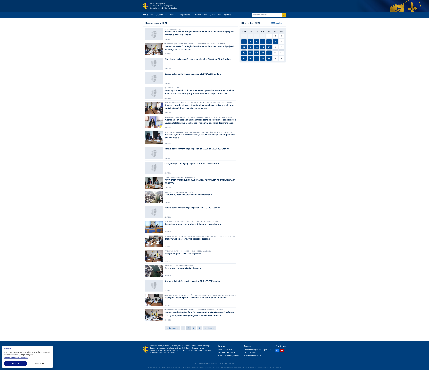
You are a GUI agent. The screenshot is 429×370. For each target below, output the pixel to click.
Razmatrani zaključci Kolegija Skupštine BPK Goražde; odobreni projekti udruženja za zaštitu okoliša (199, 33)
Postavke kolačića (227, 363)
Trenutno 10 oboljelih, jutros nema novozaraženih (188, 194)
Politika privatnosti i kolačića (206, 363)
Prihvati (15, 364)
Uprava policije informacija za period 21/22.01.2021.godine (192, 207)
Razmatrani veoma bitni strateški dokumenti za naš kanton (192, 224)
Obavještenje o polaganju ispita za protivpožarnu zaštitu (191, 163)
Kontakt (227, 15)
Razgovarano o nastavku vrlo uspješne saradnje (187, 239)
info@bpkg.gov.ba (231, 355)
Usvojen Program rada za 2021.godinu (182, 253)
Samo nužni (39, 364)
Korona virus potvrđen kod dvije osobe (182, 268)
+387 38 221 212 (228, 349)
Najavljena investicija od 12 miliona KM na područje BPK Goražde (195, 297)
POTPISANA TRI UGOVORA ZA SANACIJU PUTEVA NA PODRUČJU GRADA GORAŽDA (199, 181)
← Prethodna (172, 328)
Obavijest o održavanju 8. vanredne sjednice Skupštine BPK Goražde (197, 59)
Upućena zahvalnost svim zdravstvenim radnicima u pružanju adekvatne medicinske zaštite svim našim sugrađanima (199, 106)
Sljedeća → (209, 328)
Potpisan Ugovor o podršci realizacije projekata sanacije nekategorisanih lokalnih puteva (199, 136)
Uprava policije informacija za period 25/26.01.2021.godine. (192, 74)
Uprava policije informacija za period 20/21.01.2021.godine (192, 281)
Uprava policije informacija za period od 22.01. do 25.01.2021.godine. (197, 149)
